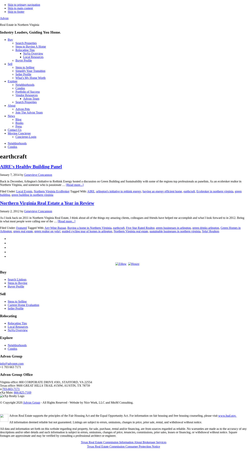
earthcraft (189, 191)
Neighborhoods (17, 345)
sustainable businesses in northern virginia (175, 231)
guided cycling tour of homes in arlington (87, 231)
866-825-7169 (22, 392)
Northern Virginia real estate (131, 231)
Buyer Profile (16, 286)
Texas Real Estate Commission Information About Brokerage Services (123, 442)
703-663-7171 (11, 389)
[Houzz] (133, 264)
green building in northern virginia (32, 194)
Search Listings (17, 279)
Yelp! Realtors (210, 231)
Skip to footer (16, 11)
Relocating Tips (17, 323)
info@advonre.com (12, 363)
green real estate (23, 231)
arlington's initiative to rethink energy (118, 191)
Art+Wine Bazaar (55, 227)
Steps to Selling (17, 301)
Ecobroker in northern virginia (214, 191)
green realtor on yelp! (47, 231)
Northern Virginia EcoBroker (51, 191)
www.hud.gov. (227, 415)
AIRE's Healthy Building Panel (31, 166)
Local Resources (18, 326)
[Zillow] (121, 264)
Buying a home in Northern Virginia (89, 227)
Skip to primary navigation (24, 4)
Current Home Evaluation (23, 305)
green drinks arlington (205, 227)
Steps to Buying (17, 283)
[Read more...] (75, 184)
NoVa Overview (18, 330)
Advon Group (31, 402)
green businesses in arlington (173, 227)
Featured (21, 227)
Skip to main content (20, 8)
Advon (4, 18)
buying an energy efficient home (162, 191)
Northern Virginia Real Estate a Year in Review (47, 203)
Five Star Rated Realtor (140, 227)
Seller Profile (16, 308)
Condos (12, 348)
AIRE (91, 191)
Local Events (24, 191)
